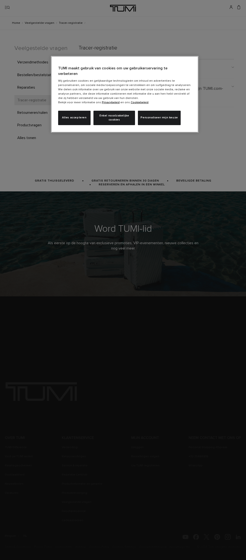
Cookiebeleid (139, 102)
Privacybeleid (111, 102)
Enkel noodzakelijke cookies (114, 117)
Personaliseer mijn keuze (159, 117)
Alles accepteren (74, 117)
